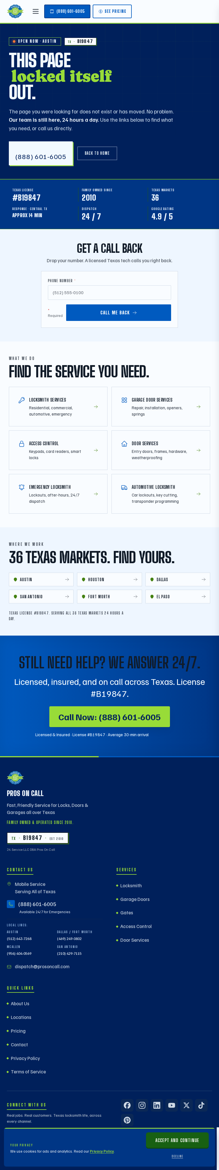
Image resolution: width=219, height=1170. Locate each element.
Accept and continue (177, 1140)
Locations (21, 1017)
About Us (20, 1003)
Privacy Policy (102, 1151)
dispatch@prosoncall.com (42, 966)
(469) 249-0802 (69, 938)
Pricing (18, 1031)
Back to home (97, 153)
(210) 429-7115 (69, 953)
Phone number (62, 280)
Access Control (136, 926)
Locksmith (131, 885)
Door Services (134, 940)
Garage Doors (135, 899)
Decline (177, 1156)
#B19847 (26, 197)
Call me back (115, 313)
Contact (19, 1044)
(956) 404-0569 (19, 953)
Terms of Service (28, 1072)
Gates (126, 912)
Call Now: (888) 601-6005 (109, 716)
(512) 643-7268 (19, 938)
